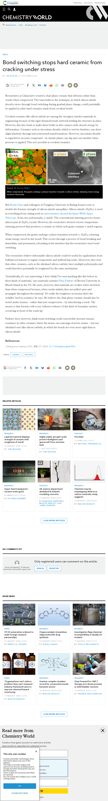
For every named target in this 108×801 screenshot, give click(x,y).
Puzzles (43, 25)
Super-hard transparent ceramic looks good (16, 490)
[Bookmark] (75, 85)
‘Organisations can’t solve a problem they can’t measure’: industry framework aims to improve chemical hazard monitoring (18, 686)
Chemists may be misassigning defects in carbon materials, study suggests (85, 493)
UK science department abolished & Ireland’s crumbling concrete (51, 492)
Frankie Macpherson (90, 694)
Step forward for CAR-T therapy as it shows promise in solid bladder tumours (88, 684)
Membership (100, 3)
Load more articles (54, 520)
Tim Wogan (11, 76)
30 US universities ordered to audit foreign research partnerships (18, 635)
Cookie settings (20, 793)
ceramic (16, 355)
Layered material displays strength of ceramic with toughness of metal (17, 439)
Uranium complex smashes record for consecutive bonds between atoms (53, 684)
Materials (29, 355)
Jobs (21, 25)
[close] (102, 79)
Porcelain (79, 437)
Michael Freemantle (90, 444)
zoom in (7, 150)
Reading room (31, 25)
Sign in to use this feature (90, 79)
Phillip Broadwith (88, 644)
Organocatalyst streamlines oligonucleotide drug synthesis (53, 635)
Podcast (78, 433)
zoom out (12, 150)
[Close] (36, 751)
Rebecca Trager (17, 644)
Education (88, 3)
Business (78, 629)
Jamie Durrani (47, 505)
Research (8, 433)
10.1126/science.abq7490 (62, 346)
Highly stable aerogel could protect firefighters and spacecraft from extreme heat (52, 441)
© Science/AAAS (22, 188)
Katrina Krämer (17, 498)
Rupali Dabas (50, 644)
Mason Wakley (48, 503)
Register (54, 568)
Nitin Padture (66, 280)
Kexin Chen (16, 204)
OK (19, 786)
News (5, 55)
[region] (20, 774)
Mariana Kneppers (53, 501)
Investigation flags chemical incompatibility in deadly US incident (88, 635)
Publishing (77, 3)
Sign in (40, 568)
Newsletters (11, 25)
